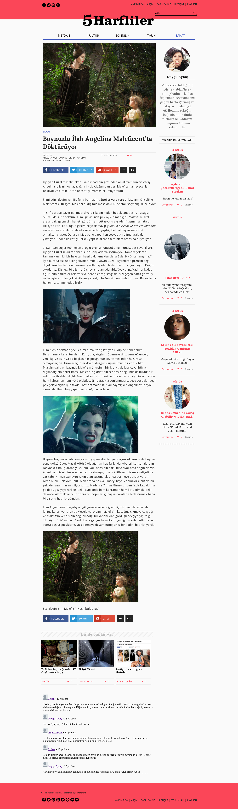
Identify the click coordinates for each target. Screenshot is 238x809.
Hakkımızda (137, 4)
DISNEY (72, 157)
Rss (58, 5)
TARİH (151, 35)
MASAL (59, 160)
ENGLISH (192, 4)
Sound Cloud (72, 800)
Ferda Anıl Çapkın (124, 681)
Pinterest (67, 800)
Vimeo (63, 800)
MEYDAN (64, 35)
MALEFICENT (48, 160)
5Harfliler (45, 681)
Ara (195, 13)
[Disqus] (98, 733)
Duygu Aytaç (177, 77)
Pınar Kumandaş (86, 681)
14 (131, 155)
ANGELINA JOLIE (50, 157)
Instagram (53, 5)
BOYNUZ (63, 157)
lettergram (81, 792)
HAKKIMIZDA (121, 800)
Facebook (44, 5)
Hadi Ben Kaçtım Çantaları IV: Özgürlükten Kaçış (58, 671)
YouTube (58, 800)
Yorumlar (177, 800)
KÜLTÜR (93, 35)
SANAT (180, 35)
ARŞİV (150, 4)
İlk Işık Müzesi (87, 669)
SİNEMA (66, 160)
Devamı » (189, 204)
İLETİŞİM (179, 4)
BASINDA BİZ (164, 4)
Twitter (49, 5)
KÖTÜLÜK (81, 157)
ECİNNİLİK (122, 35)
